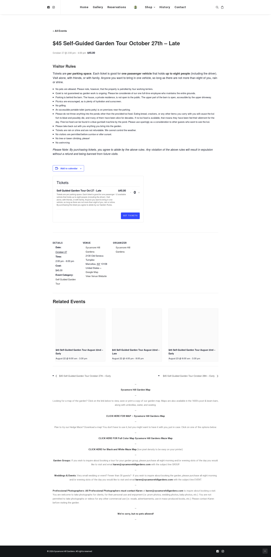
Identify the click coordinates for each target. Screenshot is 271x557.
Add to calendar (68, 168)
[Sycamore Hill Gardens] (135, 7)
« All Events (60, 31)
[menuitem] (49, 7)
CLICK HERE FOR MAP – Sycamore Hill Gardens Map (135, 416)
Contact (180, 7)
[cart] (222, 7)
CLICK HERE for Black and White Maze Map (112, 449)
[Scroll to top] (265, 550)
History (164, 7)
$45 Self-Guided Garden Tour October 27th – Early (84, 375)
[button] (49, 7)
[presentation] (80, 327)
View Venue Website (96, 276)
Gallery (98, 7)
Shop (148, 7)
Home (84, 7)
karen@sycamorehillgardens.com (132, 464)
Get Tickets (130, 216)
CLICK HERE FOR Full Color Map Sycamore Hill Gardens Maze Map (135, 438)
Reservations (116, 7)
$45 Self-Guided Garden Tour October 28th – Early (189, 375)
